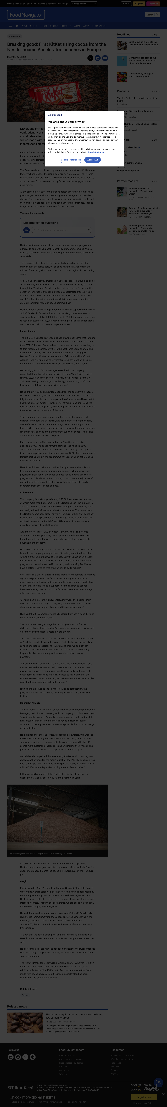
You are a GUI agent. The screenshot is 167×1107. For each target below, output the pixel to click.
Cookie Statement (96, 152)
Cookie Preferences (71, 160)
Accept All (92, 160)
